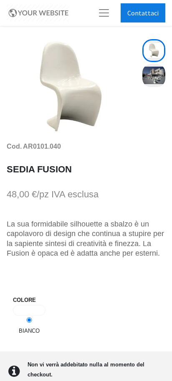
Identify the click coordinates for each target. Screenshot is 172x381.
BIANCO (29, 331)
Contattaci (143, 13)
